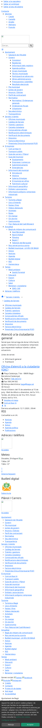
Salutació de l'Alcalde (14, 520)
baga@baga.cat (27, 384)
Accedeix (5, 450)
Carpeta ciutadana (12, 313)
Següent (11, 474)
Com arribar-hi (10, 403)
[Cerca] (31, 45)
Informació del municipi (15, 587)
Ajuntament (6, 517)
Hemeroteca (10, 654)
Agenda (8, 422)
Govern (8, 522)
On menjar (9, 619)
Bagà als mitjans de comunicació (18, 632)
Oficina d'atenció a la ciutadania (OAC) (20, 368)
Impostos (9, 324)
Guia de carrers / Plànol (15, 581)
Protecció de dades (13, 688)
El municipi (6, 573)
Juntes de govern (12, 528)
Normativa (9, 536)
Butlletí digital (11, 649)
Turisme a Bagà (11, 603)
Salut (7, 670)
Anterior (4, 474)
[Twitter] (18, 677)
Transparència (11, 541)
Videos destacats (12, 611)
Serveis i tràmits (13, 297)
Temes (4, 657)
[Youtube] (6, 680)
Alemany (12, 24)
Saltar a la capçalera (12, 1)
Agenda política (11, 427)
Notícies (8, 419)
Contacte (5, 11)
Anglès (11, 22)
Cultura (8, 667)
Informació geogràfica (14, 589)
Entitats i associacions (14, 592)
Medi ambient (11, 659)
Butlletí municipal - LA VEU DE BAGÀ (20, 638)
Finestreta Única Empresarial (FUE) (19, 329)
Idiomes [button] (8, 14)
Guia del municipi (12, 584)
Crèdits (8, 683)
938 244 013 (16, 379)
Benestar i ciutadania (14, 673)
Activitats (9, 614)
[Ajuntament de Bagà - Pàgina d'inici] (15, 39)
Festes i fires (10, 608)
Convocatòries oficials (14, 316)
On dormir (9, 622)
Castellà (12, 19)
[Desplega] (22, 297)
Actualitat (5, 630)
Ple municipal (10, 525)
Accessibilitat (10, 694)
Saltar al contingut (11, 4)
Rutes (7, 616)
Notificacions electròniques (16, 318)
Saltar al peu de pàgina (13, 6)
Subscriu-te (6, 493)
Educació (9, 662)
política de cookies (23, 717)
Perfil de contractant (13, 533)
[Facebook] (27, 677)
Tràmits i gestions (12, 310)
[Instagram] (16, 680)
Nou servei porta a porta (15, 635)
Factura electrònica (13, 326)
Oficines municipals (13, 305)
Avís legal (9, 691)
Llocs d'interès (11, 606)
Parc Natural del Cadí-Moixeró (17, 627)
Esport (8, 665)
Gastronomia (10, 624)
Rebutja (11, 725)
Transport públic (12, 579)
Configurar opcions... (9, 720)
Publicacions (10, 430)
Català (11, 16)
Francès (12, 27)
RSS (6, 651)
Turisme (4, 600)
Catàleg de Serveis (11, 301)
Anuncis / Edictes (12, 530)
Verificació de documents (15, 321)
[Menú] (2, 49)
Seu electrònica (11, 538)
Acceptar (30, 725)
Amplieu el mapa (11, 400)
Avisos (7, 425)
